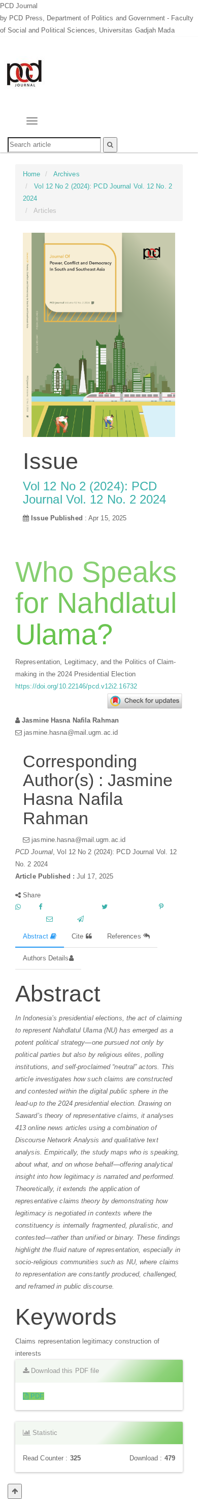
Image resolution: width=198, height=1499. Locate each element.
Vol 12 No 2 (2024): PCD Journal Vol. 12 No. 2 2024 (95, 492)
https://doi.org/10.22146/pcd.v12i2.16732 (76, 686)
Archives (66, 174)
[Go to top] (15, 1491)
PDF (36, 1396)
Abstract (36, 936)
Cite (79, 936)
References (125, 936)
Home (31, 174)
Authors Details (46, 958)
